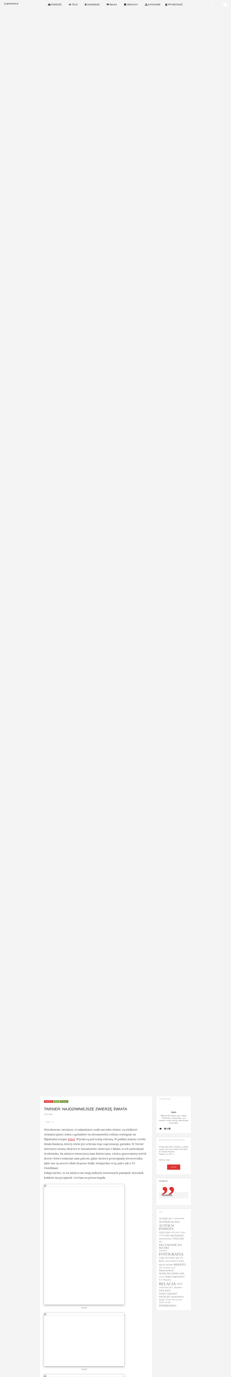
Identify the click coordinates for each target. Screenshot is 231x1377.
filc (161, 1242)
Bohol (71, 1139)
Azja (57, 1102)
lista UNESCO (171, 1261)
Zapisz (174, 1167)
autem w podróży (166, 1227)
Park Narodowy (175, 1277)
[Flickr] (219, 4)
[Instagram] (216, 4)
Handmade (93, 4)
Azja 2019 (175, 1232)
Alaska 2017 (166, 1218)
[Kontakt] (161, 1129)
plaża (167, 1280)
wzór (161, 1302)
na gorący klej (169, 1268)
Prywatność (175, 4)
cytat (161, 1235)
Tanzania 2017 (166, 1287)
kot (161, 1261)
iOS (177, 1258)
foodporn (163, 1250)
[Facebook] (213, 4)
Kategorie (154, 4)
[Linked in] (169, 1129)
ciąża (182, 1232)
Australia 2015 (169, 1221)
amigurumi (179, 1219)
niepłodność (166, 1271)
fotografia (171, 1254)
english (178, 1239)
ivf (181, 1258)
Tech (74, 4)
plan (161, 1280)
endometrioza (166, 1239)
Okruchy (132, 4)
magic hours (166, 1265)
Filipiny (64, 1102)
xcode (168, 1302)
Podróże (56, 4)
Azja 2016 (164, 1232)
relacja (167, 1284)
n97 (160, 1268)
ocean (162, 1277)
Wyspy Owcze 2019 (173, 1300)
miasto (180, 1264)
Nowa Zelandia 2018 (171, 1273)
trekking (178, 1287)
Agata (173, 1112)
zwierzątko (167, 1305)
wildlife (164, 1297)
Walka (113, 4)
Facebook (167, 1195)
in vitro (170, 1258)
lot (181, 1261)
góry (162, 1258)
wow (162, 1300)
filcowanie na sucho (170, 1246)
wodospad (177, 1297)
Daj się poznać (174, 1235)
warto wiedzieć (168, 1294)
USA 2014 (164, 1290)
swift (180, 1284)
